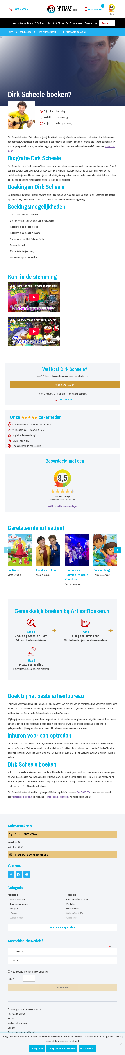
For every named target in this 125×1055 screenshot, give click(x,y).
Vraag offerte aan (64, 385)
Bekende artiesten (19, 904)
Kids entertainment (47, 32)
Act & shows (25, 32)
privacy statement (40, 971)
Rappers (14, 908)
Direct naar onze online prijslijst (31, 855)
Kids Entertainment (74, 23)
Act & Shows (58, 23)
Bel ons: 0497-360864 (25, 834)
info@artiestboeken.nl (21, 796)
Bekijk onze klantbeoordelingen (62, 506)
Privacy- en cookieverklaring (21, 1032)
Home (13, 23)
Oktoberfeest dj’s (74, 913)
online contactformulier (57, 796)
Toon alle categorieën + (62, 927)
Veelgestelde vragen (17, 1023)
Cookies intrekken (16, 1014)
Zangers (14, 913)
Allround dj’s (71, 917)
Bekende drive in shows (77, 899)
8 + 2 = (12, 979)
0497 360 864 (83, 792)
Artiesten (21, 23)
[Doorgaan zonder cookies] (121, 1043)
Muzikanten (45, 23)
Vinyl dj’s (70, 904)
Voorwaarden (87, 1048)
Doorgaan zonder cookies (61, 1048)
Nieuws (11, 1018)
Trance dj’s (71, 894)
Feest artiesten (17, 899)
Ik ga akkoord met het (29, 971)
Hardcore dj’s (72, 908)
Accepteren (37, 1048)
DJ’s (37, 23)
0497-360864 (21, 9)
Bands (30, 23)
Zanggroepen (16, 917)
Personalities (91, 23)
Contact (11, 1027)
